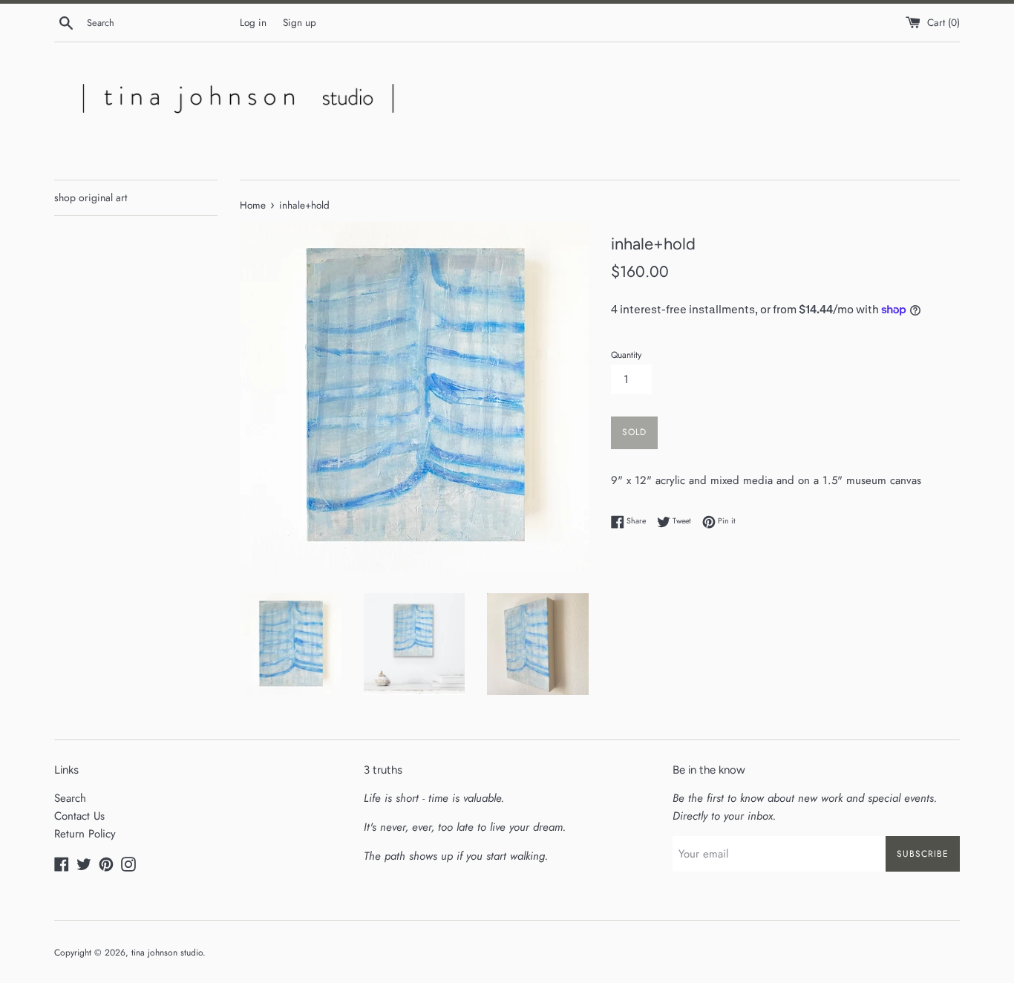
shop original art (90, 197)
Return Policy (85, 834)
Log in (253, 23)
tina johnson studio (167, 952)
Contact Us (79, 816)
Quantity (626, 355)
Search (70, 798)
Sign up (299, 23)
